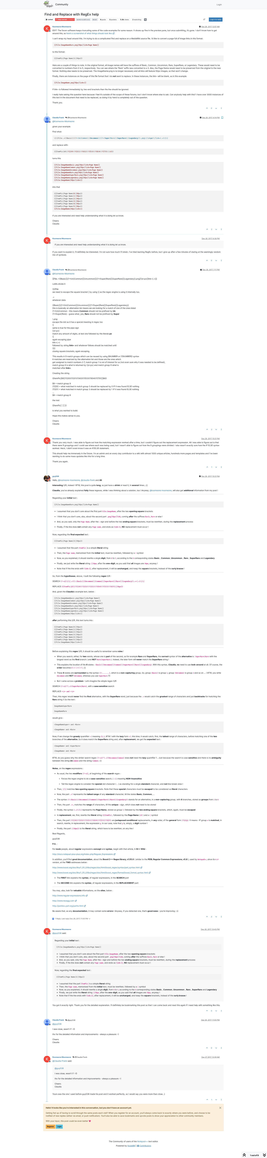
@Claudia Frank (80, 1057)
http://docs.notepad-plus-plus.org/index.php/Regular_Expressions (82, 854)
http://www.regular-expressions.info (68, 895)
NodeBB (131, 1146)
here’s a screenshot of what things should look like (89, 33)
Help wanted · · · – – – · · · (66, 19)
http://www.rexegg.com (63, 901)
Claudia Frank (58, 118)
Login (59, 1126)
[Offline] (48, 119)
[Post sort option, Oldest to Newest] (204, 19)
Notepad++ (142, 1141)
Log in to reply (215, 19)
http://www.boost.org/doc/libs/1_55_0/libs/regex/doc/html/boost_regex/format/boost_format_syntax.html (100, 872)
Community (61, 4)
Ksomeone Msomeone (61, 27)
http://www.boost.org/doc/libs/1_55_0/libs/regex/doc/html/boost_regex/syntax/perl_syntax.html (96, 867)
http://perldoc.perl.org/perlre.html (67, 906)
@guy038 (71, 1020)
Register (50, 1126)
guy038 (55, 476)
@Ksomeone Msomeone (76, 118)
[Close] (220, 1108)
